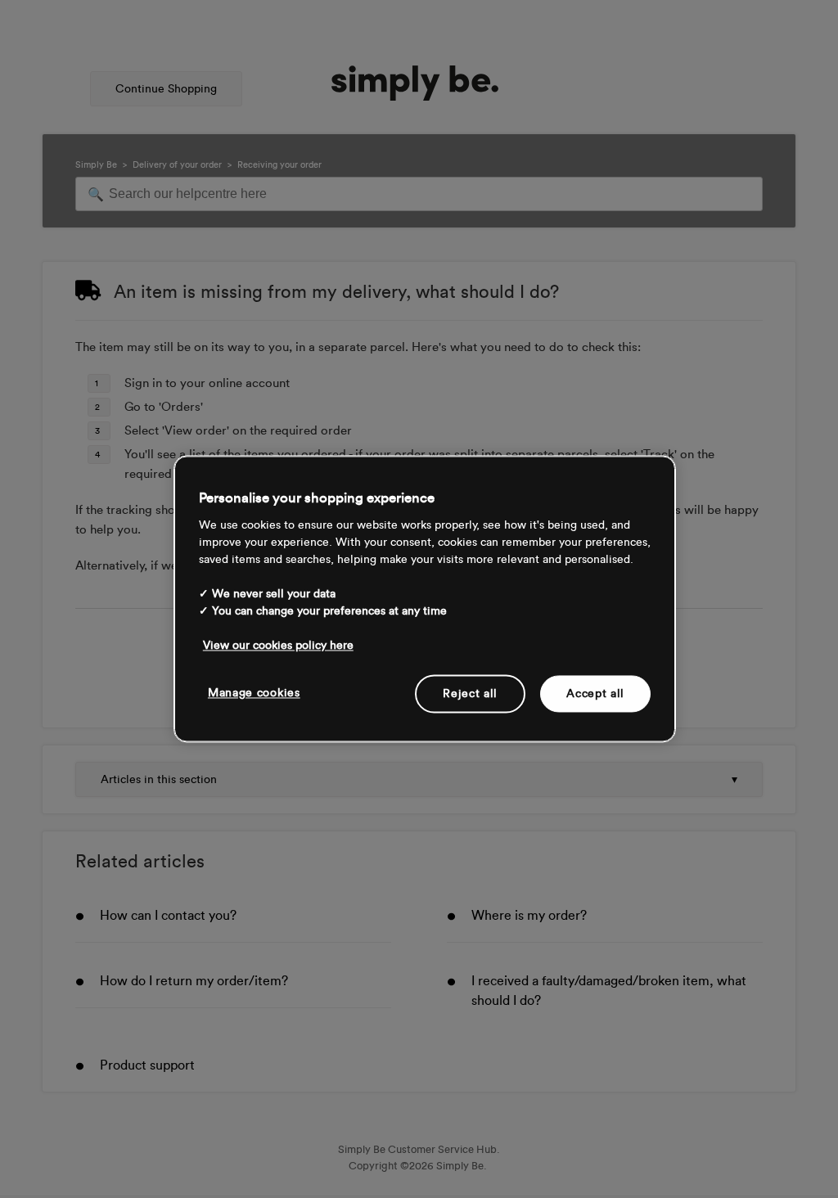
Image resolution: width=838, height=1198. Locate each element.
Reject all (470, 693)
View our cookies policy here (278, 645)
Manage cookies (254, 693)
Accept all (595, 693)
